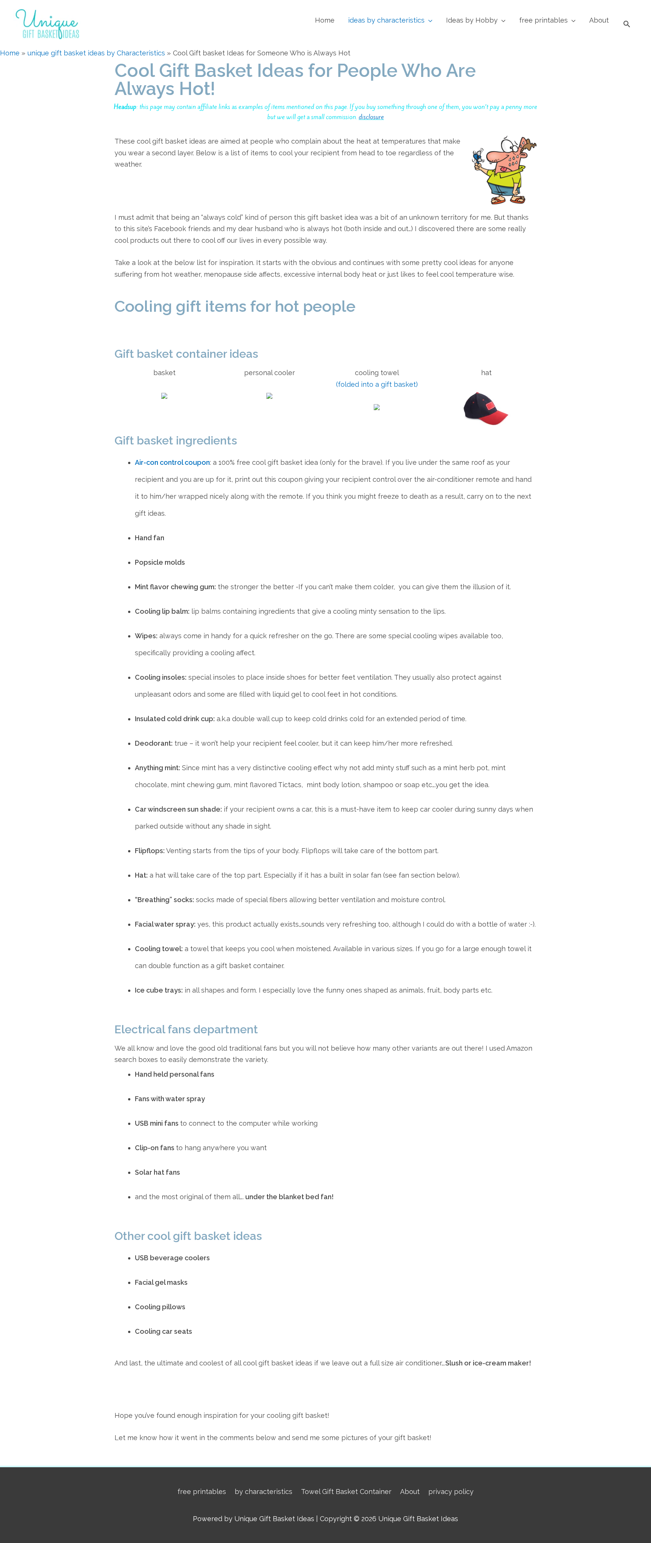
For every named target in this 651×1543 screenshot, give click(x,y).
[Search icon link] (626, 24)
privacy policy (451, 1491)
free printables (543, 20)
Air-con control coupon (172, 462)
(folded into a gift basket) (377, 384)
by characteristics (263, 1491)
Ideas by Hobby (472, 20)
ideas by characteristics (386, 20)
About (599, 20)
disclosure (371, 116)
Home (325, 20)
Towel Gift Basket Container (346, 1491)
